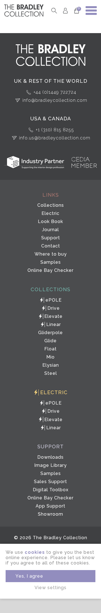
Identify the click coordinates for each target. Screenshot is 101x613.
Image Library (50, 465)
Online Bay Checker (50, 270)
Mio (50, 357)
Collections (50, 205)
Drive (53, 308)
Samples (50, 262)
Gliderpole (50, 332)
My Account (65, 10)
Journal (50, 229)
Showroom (50, 514)
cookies (35, 552)
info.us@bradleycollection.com (54, 138)
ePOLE (53, 300)
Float (50, 349)
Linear (53, 324)
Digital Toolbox (50, 489)
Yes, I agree (29, 576)
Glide (50, 340)
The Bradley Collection (23, 10)
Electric (50, 213)
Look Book (50, 221)
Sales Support (50, 481)
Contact (50, 246)
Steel (50, 373)
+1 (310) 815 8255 (55, 129)
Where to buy (51, 254)
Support (50, 237)
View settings (50, 587)
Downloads (50, 457)
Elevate (53, 316)
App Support (50, 506)
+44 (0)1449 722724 (54, 92)
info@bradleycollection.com (54, 100)
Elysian (50, 365)
